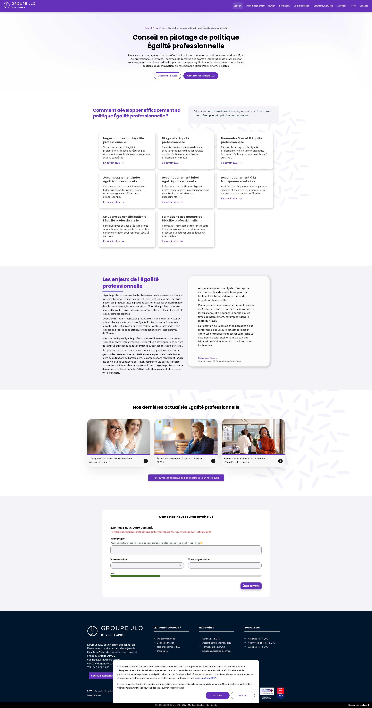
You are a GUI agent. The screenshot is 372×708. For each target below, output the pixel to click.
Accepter (217, 695)
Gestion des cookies (357, 705)
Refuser (243, 695)
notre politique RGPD (207, 678)
